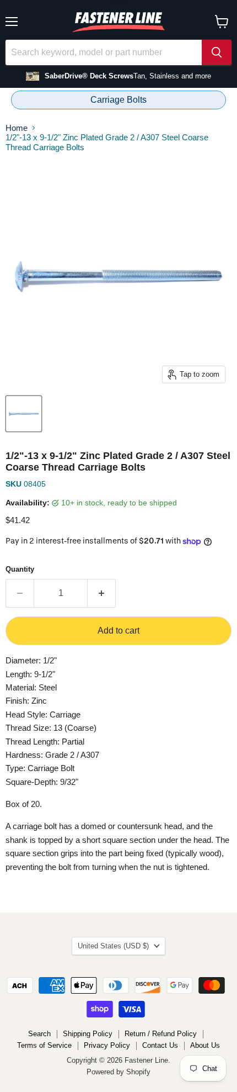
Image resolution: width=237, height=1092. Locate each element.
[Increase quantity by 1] (102, 593)
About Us (205, 1045)
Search (39, 1034)
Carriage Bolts (118, 99)
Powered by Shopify (118, 1072)
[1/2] (23, 413)
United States (113, 946)
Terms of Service (44, 1045)
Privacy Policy (107, 1045)
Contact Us (160, 1045)
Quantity (20, 569)
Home (17, 128)
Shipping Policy (87, 1034)
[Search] (216, 52)
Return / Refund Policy (161, 1034)
